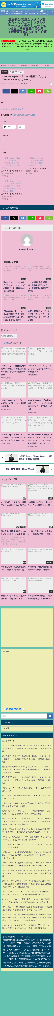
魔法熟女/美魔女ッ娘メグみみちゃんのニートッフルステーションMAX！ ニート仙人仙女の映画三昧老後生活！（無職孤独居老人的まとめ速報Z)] (26, 769)
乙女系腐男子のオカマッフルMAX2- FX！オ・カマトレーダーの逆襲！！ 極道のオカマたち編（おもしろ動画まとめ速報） (26, 759)
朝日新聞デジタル (17, 72)
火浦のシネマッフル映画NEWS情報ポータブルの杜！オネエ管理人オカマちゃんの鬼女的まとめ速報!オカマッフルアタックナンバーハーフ (26, 855)
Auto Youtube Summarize (23, 115)
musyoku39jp (27, 249)
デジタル (5, 72)
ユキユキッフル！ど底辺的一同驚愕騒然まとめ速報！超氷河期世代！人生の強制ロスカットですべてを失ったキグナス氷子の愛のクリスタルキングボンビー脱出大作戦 (26, 917)
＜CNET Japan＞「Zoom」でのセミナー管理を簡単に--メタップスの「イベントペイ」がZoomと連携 (12, 186)
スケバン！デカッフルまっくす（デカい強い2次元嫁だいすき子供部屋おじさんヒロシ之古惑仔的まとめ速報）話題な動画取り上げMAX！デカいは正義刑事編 (26, 884)
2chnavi (5, 651)
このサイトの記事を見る (12, 109)
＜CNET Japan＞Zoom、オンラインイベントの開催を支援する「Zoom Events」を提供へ (12, 163)
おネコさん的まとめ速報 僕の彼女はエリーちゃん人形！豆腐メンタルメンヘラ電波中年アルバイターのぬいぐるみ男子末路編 (26, 748)
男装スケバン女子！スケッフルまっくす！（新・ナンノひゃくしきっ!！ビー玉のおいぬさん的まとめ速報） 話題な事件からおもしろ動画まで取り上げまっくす (26, 821)
